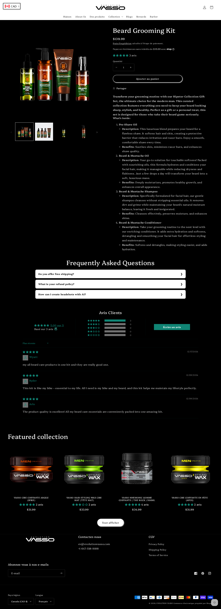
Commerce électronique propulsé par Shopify (193, 603)
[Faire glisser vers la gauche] (11, 131)
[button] (115, 16)
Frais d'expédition (122, 43)
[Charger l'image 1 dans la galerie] (24, 132)
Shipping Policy (157, 549)
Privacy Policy (156, 544)
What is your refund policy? (56, 284)
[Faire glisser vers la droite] (97, 131)
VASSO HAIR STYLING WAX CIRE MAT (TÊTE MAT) (84, 499)
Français (43, 601)
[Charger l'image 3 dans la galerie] (64, 132)
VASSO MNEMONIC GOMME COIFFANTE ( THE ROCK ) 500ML (137, 499)
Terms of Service (158, 555)
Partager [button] (122, 88)
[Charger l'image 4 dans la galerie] (83, 132)
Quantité (117, 61)
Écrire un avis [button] (172, 327)
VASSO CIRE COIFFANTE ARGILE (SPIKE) (31, 499)
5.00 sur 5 (57, 325)
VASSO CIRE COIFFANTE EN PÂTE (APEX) (190, 499)
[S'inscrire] (61, 573)
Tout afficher (110, 522)
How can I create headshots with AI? (62, 294)
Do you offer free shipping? (56, 274)
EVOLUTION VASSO (165, 603)
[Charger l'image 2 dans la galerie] (44, 132)
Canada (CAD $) (19, 601)
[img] (30, 352)
